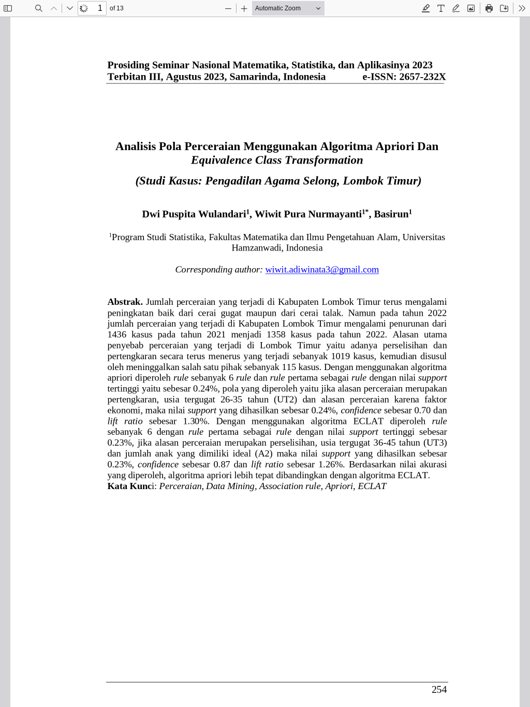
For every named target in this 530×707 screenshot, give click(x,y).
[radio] (426, 8)
